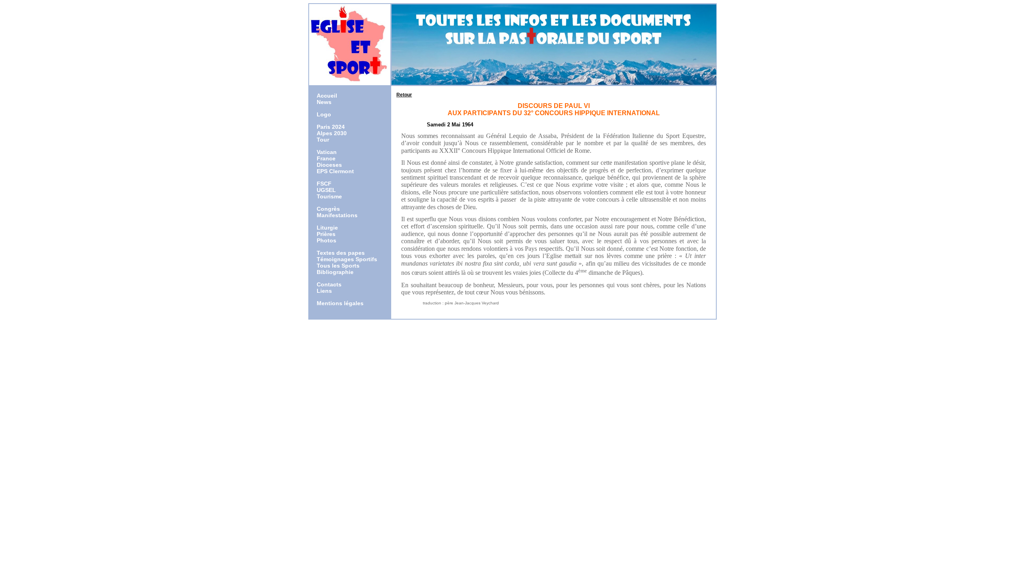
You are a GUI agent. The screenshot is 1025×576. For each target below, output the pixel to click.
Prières (326, 234)
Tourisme (329, 196)
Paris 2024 (331, 127)
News (324, 102)
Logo (324, 114)
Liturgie (327, 227)
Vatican (327, 152)
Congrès (328, 209)
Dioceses (329, 165)
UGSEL (326, 190)
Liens (324, 291)
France (326, 158)
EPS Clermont (335, 171)
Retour (404, 95)
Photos (326, 240)
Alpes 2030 (332, 133)
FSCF (324, 183)
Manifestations (337, 215)
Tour (323, 139)
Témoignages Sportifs (347, 259)
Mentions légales (340, 303)
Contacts (329, 284)
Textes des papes (341, 253)
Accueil (327, 95)
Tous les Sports (338, 265)
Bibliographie (335, 272)
